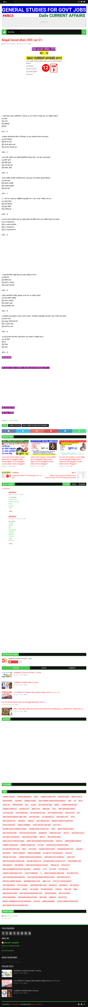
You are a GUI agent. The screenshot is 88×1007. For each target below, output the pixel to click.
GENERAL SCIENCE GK (10, 809)
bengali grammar (34, 853)
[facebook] (84, 1)
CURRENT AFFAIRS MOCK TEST (12, 873)
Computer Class (55, 833)
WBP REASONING (50, 893)
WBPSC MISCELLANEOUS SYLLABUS (37, 865)
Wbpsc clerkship (19, 853)
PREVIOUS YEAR (17, 805)
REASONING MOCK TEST (65, 849)
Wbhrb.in (52, 897)
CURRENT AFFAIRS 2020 (10, 845)
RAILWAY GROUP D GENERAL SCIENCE (14, 829)
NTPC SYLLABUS (23, 885)
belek (10, 504)
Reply (10, 511)
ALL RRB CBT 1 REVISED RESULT (53, 853)
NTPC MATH (32, 849)
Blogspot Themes (36, 1004)
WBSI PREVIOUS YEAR (9, 833)
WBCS (36, 797)
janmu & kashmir (48, 901)
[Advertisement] (44, 96)
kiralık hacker (13, 499)
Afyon (10, 538)
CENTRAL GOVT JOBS (9, 857)
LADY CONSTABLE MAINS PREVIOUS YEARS (41, 877)
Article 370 (65, 865)
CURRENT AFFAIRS (14, 425)
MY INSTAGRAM (8, 951)
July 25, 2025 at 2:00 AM (16, 494)
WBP (69, 801)
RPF (78, 813)
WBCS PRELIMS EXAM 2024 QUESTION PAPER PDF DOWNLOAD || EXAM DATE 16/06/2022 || (48, 709)
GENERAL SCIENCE (30, 801)
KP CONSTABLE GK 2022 (37, 813)
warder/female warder (73, 841)
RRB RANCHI (63, 885)
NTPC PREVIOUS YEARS (55, 813)
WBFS (53, 829)
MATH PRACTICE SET (63, 877)
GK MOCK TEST (24, 809)
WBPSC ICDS (36, 809)
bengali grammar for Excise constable (17, 901)
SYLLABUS (79, 849)
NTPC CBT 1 (57, 825)
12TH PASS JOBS (8, 813)
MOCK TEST (71, 857)
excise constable (9, 825)
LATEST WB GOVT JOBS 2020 (42, 825)
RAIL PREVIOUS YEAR (45, 805)
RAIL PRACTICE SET (78, 833)
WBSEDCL (31, 821)
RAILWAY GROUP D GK (34, 861)
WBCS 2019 (67, 889)
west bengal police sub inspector (15, 905)
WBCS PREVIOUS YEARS (29, 837)
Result (25, 889)
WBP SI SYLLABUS (64, 893)
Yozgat (11, 523)
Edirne (11, 526)
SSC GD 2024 (34, 889)
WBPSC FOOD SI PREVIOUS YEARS (13, 841)
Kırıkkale (11, 540)
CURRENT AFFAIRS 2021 (27, 845)
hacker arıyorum (14, 502)
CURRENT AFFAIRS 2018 (48, 797)
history (37, 901)
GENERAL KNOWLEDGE (24, 797)
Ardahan (11, 532)
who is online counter (4, 918)
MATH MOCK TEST (62, 817)
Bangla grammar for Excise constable (16, 869)
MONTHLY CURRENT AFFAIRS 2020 (13, 861)
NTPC (73, 817)
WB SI (80, 801)
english (59, 841)
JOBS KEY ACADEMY (11, 943)
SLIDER (33, 805)
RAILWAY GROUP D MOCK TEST (39, 829)
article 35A (62, 897)
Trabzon (11, 536)
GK (75, 801)
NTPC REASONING (9, 885)
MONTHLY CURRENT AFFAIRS (12, 881)
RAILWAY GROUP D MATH (47, 849)
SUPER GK (58, 889)
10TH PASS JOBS (34, 817)
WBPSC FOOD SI (77, 797)
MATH (24, 849)
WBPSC (57, 805)
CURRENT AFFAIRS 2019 (69, 805)
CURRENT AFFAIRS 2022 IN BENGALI (30, 857)
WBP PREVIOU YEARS (54, 837)
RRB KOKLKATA (7, 865)
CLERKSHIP (36, 869)
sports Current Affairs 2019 (67, 901)
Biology (69, 853)
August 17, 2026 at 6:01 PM (18, 518)
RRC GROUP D (74, 885)
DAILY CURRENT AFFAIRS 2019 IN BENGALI (35, 425)
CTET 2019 (52, 869)
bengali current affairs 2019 (62, 821)
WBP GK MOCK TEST (9, 821)
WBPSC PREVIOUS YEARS (65, 829)
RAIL (26, 805)
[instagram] (79, 1)
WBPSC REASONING (9, 897)
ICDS (54, 809)
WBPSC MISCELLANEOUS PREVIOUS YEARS (40, 841)
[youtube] (81, 1)
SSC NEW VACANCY (46, 889)
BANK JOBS (46, 809)
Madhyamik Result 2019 (32, 881)
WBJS (75, 889)
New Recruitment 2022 (38, 885)
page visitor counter (9, 918)
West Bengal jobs (43, 821)
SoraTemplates (14, 1004)
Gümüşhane (12, 530)
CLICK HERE (13, 421)
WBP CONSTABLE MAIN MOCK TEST (31, 893)
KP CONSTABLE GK (48, 817)
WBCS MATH (6, 853)
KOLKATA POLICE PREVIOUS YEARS (57, 845)
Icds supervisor (22, 813)
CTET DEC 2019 (63, 869)
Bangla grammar (24, 825)
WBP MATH (21, 821)
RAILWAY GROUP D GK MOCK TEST (54, 861)
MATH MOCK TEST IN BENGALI (54, 857)
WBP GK (42, 837)
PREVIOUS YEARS (63, 797)
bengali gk (55, 865)
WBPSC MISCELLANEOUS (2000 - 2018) (14, 817)
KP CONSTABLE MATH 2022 (11, 849)
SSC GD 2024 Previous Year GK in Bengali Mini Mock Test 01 (23, 702)
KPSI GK (66, 833)
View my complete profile (10, 946)
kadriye (11, 506)
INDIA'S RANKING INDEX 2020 (54, 873)
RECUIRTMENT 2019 (74, 861)
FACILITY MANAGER (31, 873)
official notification (27, 833)
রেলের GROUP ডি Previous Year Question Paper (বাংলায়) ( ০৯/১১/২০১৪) (37, 692)
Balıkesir (11, 534)
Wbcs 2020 (43, 897)
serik (10, 508)
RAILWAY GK (53, 885)
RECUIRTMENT (7, 801)
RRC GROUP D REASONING (11, 889)
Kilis (10, 528)
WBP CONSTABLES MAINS (67, 809)
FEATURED (18, 801)
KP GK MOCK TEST (72, 873)
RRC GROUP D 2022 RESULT (11, 837)
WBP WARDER (19, 865)
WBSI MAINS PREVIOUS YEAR (27, 897)
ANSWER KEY (43, 833)
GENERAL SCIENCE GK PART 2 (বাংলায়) (27, 672)
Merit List (46, 881)
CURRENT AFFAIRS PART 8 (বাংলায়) (26, 682)
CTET (44, 869)
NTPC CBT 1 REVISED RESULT (62, 881)
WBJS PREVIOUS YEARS (10, 893)
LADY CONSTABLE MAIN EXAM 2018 (14, 877)
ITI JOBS (41, 845)
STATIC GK (6, 805)
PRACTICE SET (69, 813)
